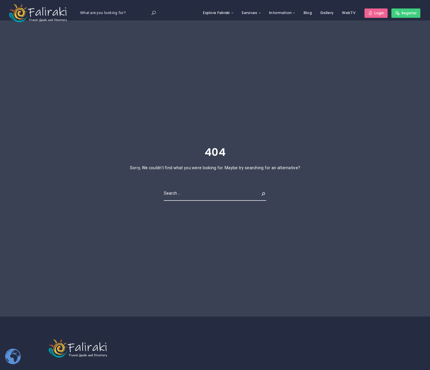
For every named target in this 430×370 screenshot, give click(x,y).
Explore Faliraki (216, 12)
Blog (308, 12)
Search (258, 193)
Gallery (326, 12)
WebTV (348, 12)
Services (249, 12)
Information (280, 12)
